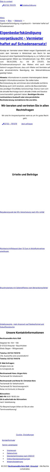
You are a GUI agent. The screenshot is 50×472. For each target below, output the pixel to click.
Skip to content (6, 1)
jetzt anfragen (27, 124)
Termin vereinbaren (9, 445)
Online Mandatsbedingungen (18, 459)
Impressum (11, 450)
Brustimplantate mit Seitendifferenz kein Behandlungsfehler (24, 288)
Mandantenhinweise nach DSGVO (20, 456)
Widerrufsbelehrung (15, 461)
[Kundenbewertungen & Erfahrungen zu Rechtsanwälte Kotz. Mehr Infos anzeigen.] (18, 430)
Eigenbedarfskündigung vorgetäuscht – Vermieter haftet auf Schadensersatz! (23, 38)
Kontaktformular (8, 440)
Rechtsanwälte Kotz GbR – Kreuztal (23, 466)
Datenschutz (12, 453)
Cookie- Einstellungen (25, 435)
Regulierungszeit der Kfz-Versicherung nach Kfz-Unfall (22, 212)
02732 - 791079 (10, 124)
